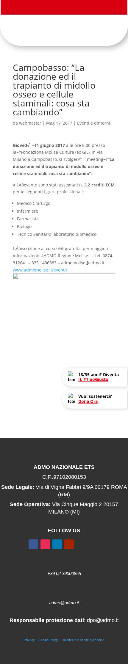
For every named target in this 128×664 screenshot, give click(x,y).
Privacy (29, 640)
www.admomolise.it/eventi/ (40, 270)
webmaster (30, 123)
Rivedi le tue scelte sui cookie (83, 640)
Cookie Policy (48, 640)
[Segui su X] (55, 8)
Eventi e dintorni (93, 123)
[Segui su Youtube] (79, 8)
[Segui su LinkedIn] (57, 544)
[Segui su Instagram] (67, 8)
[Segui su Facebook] (43, 8)
